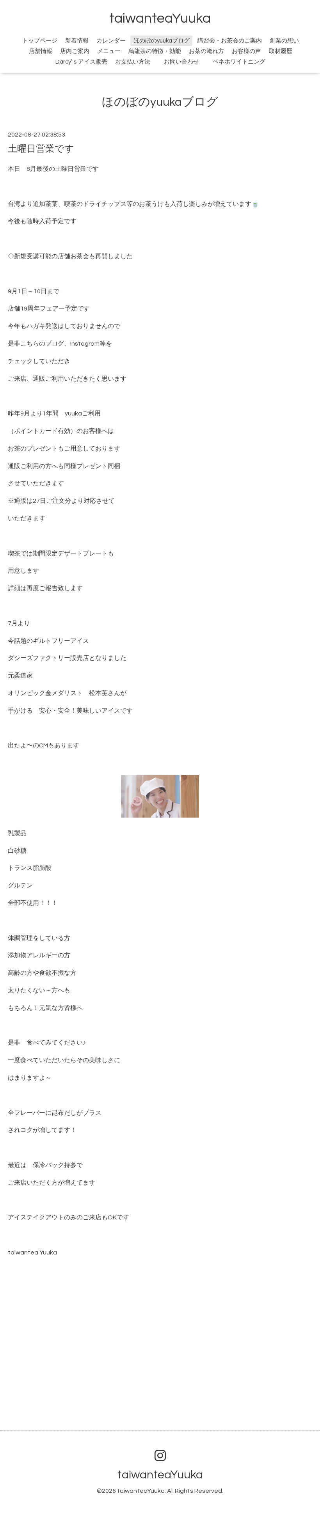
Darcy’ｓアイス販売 (81, 62)
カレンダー (111, 41)
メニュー (109, 51)
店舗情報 (40, 51)
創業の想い (284, 41)
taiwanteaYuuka (160, 18)
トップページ (39, 41)
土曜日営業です (41, 149)
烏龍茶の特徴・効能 (154, 51)
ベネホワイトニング (239, 62)
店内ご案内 (74, 51)
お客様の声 (246, 51)
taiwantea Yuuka (32, 1252)
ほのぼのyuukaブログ (161, 41)
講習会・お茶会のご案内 (229, 41)
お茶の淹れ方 (206, 51)
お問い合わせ (186, 62)
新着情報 (77, 41)
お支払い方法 (132, 62)
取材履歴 (280, 51)
